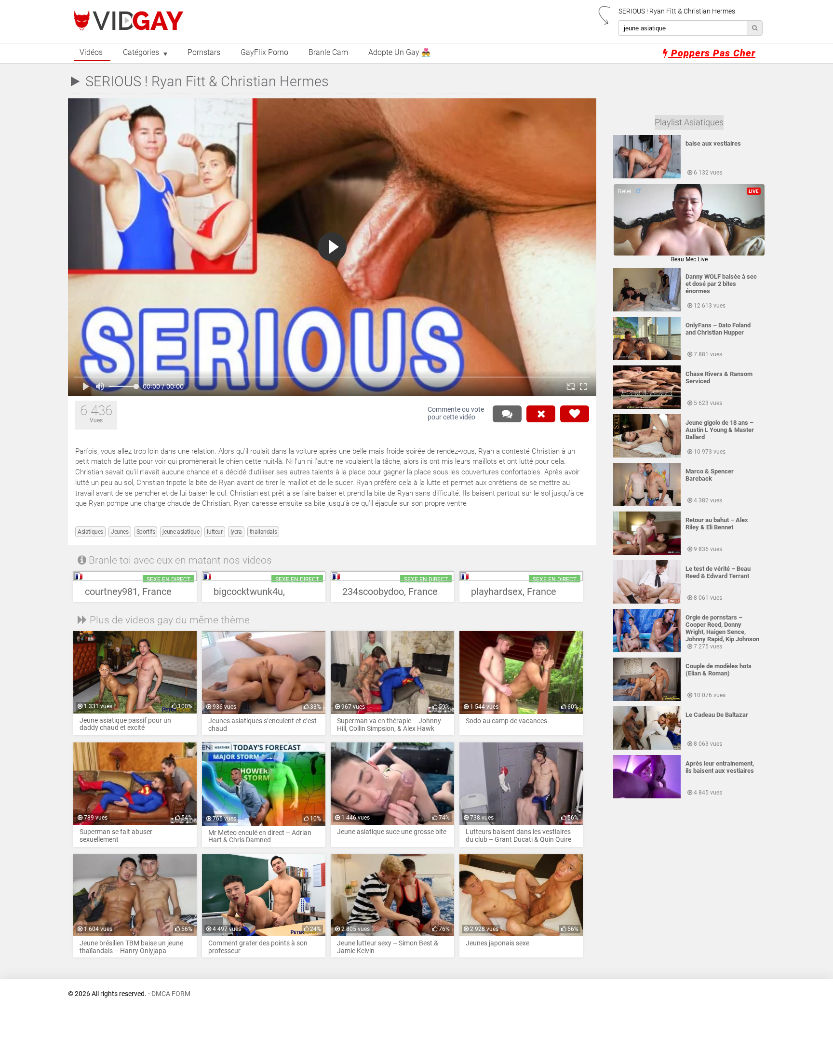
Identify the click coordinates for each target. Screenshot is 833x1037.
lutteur (214, 531)
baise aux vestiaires (713, 143)
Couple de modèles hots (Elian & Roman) (718, 669)
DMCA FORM (170, 994)
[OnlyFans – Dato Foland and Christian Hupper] (647, 358)
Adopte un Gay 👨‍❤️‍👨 (399, 52)
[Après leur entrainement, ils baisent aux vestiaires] (647, 796)
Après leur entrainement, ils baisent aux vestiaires (719, 767)
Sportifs (145, 531)
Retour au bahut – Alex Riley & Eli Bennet (716, 523)
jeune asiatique (180, 531)
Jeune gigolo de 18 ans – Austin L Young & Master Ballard (719, 430)
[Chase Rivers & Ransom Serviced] (647, 407)
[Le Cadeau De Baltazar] (647, 747)
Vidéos (91, 52)
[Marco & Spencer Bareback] (647, 504)
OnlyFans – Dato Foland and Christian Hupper (718, 329)
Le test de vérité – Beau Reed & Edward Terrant (718, 572)
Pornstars (204, 52)
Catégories (141, 52)
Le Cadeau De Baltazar (716, 714)
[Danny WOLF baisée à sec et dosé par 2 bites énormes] (647, 309)
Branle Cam (328, 52)
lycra (236, 531)
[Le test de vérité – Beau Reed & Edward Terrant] (647, 601)
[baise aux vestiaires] (647, 176)
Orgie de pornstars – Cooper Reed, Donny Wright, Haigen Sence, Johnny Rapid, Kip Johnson (722, 628)
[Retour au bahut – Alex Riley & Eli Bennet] (647, 553)
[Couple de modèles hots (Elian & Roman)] (647, 699)
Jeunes (120, 531)
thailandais (263, 531)
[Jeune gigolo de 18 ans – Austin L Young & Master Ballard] (647, 455)
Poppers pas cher (711, 53)
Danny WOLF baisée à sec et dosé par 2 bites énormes (721, 284)
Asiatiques (90, 531)
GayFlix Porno (264, 52)
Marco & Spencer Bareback (709, 475)
